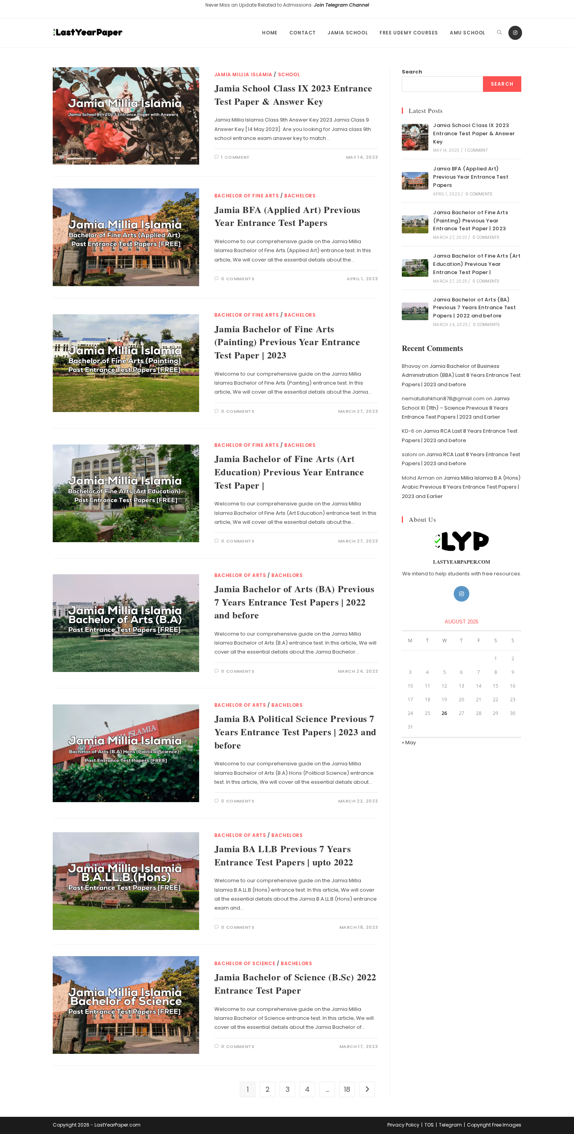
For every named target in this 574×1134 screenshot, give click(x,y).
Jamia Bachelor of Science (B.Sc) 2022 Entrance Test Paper (295, 983)
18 (347, 1089)
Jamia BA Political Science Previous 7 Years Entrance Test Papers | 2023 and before (295, 731)
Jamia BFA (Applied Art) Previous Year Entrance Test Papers (287, 215)
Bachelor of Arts (240, 575)
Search (412, 71)
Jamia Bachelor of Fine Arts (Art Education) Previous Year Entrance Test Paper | (289, 471)
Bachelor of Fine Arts (246, 195)
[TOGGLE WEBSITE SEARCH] (499, 32)
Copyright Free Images (494, 1124)
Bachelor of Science (244, 963)
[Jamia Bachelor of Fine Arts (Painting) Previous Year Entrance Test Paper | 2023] (415, 224)
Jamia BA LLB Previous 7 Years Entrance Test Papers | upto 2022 (283, 855)
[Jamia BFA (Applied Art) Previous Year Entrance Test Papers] (415, 181)
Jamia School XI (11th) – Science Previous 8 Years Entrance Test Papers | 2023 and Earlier (456, 408)
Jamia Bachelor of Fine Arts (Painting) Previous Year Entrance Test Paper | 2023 (287, 342)
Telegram (450, 1124)
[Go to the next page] (367, 1089)
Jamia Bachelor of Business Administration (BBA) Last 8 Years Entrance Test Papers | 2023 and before (461, 375)
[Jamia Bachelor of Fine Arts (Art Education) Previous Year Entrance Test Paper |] (415, 268)
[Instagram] (515, 33)
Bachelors (300, 195)
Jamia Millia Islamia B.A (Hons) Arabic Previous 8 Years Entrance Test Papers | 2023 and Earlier (461, 487)
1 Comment (235, 157)
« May (409, 742)
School (289, 74)
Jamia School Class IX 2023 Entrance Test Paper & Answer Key (293, 94)
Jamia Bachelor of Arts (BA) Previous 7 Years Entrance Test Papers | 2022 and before (294, 602)
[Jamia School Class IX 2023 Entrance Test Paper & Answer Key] (415, 137)
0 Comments (237, 279)
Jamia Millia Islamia (243, 74)
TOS (429, 1124)
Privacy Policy (403, 1124)
